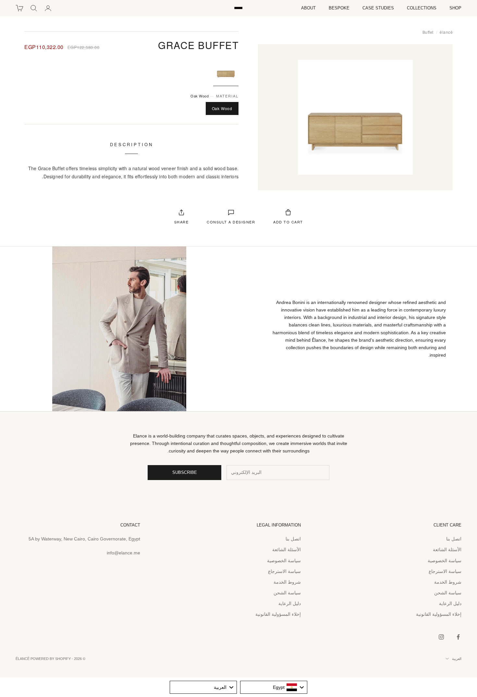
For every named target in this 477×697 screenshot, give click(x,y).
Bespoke (339, 8)
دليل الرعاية (450, 603)
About (308, 8)
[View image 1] (225, 71)
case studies (378, 8)
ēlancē (446, 32)
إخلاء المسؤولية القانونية (438, 614)
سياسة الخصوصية (444, 560)
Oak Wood (222, 108)
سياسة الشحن (447, 592)
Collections (421, 8)
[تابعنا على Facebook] (458, 637)
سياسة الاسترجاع (445, 571)
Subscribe (184, 472)
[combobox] (273, 687)
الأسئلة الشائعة (447, 549)
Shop (455, 8)
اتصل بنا (453, 538)
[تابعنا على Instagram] (441, 637)
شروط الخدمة (447, 582)
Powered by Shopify (51, 659)
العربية (456, 659)
